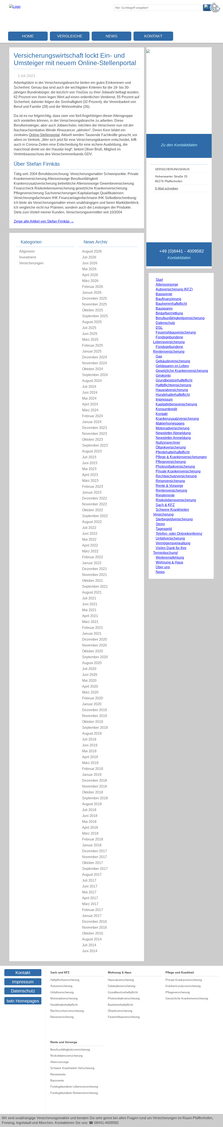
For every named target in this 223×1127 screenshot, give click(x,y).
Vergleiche (69, 36)
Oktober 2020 (92, 651)
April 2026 (90, 275)
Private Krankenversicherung (178, 471)
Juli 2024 (89, 386)
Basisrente (164, 294)
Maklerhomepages (170, 423)
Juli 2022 (89, 528)
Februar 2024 (92, 416)
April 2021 (90, 616)
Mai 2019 (89, 751)
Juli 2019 (89, 739)
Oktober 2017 (92, 863)
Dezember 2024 (94, 357)
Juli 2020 (89, 669)
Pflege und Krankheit (180, 972)
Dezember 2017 (94, 851)
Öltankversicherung (171, 447)
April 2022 (90, 545)
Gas (159, 356)
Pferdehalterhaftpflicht (172, 452)
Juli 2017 (89, 880)
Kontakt (153, 36)
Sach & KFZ (165, 505)
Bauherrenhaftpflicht (171, 303)
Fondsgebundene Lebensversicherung (74, 1086)
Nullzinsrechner (168, 442)
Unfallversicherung (170, 538)
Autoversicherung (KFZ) (174, 289)
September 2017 (95, 869)
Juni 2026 (89, 263)
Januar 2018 (91, 845)
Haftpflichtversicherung (173, 385)
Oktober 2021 (92, 580)
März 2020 (90, 692)
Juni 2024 (89, 392)
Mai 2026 (89, 269)
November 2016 (94, 927)
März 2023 (90, 481)
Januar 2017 (91, 916)
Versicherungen (31, 263)
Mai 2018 (89, 821)
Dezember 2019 (94, 710)
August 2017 (92, 874)
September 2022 (95, 516)
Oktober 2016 (92, 933)
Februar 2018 (92, 839)
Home (28, 36)
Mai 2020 (89, 680)
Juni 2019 (89, 745)
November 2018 (94, 786)
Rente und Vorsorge (63, 1042)
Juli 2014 (89, 945)
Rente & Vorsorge (169, 486)
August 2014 (92, 939)
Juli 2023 (89, 457)
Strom (160, 524)
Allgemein (27, 251)
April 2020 (90, 686)
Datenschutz (165, 323)
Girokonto (163, 375)
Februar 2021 (92, 627)
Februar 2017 (92, 910)
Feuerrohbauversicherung (176, 332)
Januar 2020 (91, 704)
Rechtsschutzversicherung (176, 476)
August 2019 (92, 733)
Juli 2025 (89, 328)
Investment (27, 257)
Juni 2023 (89, 463)
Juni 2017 (89, 886)
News (111, 36)
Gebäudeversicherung (173, 361)
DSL (159, 327)
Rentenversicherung (171, 490)
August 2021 (92, 592)
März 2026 (90, 281)
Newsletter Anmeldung (173, 438)
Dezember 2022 (94, 498)
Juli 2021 (89, 598)
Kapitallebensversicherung (176, 404)
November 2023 (94, 433)
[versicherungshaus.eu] (14, 6)
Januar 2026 (91, 292)
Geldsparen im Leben (172, 366)
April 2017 (90, 898)
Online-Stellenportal (44, 135)
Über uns (163, 567)
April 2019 (90, 757)
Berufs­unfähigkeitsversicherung (180, 318)
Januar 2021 (91, 633)
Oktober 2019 (92, 722)
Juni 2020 (89, 675)
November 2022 (94, 504)
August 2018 (92, 804)
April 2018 (90, 827)
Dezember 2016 (94, 921)
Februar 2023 (92, 486)
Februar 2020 (92, 698)
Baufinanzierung (168, 299)
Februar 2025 (92, 345)
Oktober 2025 (92, 310)
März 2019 (90, 763)
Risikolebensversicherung (176, 500)
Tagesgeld (164, 529)
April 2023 (90, 475)
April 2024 (90, 404)
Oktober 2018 (92, 792)
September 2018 (95, 798)
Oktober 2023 (92, 439)
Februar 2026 (92, 286)
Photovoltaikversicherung (175, 466)
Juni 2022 (89, 533)
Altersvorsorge (167, 284)
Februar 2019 (92, 769)
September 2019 (95, 727)
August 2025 (92, 322)
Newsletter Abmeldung (173, 433)
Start (159, 280)
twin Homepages (23, 1001)
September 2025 (95, 316)
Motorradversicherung (172, 428)
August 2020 (92, 663)
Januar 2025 (91, 351)
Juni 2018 (89, 816)
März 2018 (90, 833)
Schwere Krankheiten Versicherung (72, 1068)
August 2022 (92, 522)
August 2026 (92, 251)
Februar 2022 (92, 557)
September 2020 (95, 657)
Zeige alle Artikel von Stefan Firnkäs (44, 221)
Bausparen (164, 308)
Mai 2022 (89, 539)
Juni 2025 (89, 334)
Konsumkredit (166, 409)
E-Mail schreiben (166, 188)
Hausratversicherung (172, 390)
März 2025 (90, 339)
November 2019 (94, 716)
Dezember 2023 (94, 428)
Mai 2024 (89, 398)
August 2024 (92, 381)
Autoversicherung (61, 986)
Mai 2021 (89, 610)
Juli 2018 (89, 810)
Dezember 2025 (94, 298)
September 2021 (95, 586)
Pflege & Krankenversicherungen (181, 457)
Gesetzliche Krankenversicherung (182, 371)
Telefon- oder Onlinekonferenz (179, 533)
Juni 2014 (89, 951)
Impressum (164, 399)
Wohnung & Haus (169, 562)
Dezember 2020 (94, 639)
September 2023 (95, 445)
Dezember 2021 (94, 569)
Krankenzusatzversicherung (177, 418)
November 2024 (94, 363)
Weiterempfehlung (170, 557)
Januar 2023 (91, 492)
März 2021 (90, 622)
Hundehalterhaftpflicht (173, 394)
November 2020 (94, 645)
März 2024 (90, 410)
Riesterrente (165, 495)
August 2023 (92, 451)
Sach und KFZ (59, 972)
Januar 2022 (91, 563)
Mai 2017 (89, 892)
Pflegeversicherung (171, 462)
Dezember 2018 (94, 780)
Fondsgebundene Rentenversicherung (74, 1093)
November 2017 (94, 857)
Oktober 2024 (92, 369)
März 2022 (90, 551)
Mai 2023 (89, 469)
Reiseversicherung (170, 481)
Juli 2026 (89, 257)
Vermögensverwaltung (173, 543)
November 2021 (94, 575)
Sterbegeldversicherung (174, 519)
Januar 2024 (91, 422)
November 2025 (94, 304)
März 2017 (90, 904)
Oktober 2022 (92, 510)
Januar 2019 (91, 774)
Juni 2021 (89, 604)
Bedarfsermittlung (169, 313)
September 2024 (95, 375)
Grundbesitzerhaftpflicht (174, 380)
